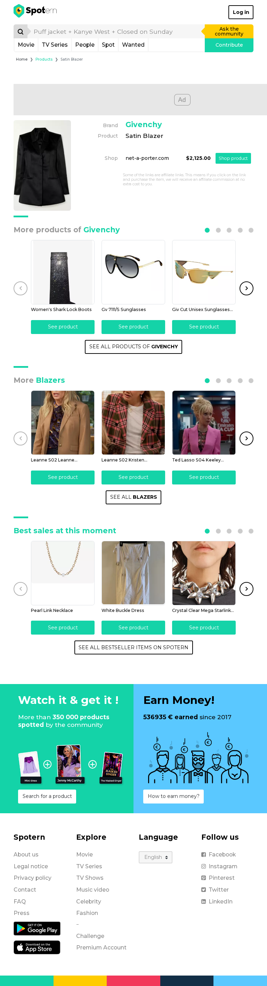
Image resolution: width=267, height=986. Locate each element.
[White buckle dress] (133, 573)
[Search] (20, 31)
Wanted (133, 44)
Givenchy (144, 124)
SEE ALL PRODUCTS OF (133, 346)
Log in (241, 12)
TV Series (55, 44)
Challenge (90, 936)
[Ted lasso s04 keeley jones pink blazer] (204, 422)
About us (26, 854)
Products (43, 59)
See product (63, 327)
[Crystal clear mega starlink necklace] (204, 573)
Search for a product (47, 796)
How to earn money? (174, 796)
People (85, 44)
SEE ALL (133, 497)
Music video (92, 889)
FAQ (20, 901)
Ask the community (229, 31)
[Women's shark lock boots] (63, 272)
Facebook (222, 854)
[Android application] (37, 928)
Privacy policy (32, 878)
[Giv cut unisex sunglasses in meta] (204, 272)
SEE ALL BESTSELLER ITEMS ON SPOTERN (133, 647)
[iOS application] (37, 947)
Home (21, 59)
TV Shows (90, 878)
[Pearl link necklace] (63, 573)
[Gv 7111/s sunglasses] (133, 272)
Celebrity (88, 901)
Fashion (87, 913)
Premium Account (101, 947)
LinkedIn (221, 901)
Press (22, 913)
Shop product (233, 158)
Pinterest (222, 878)
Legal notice (31, 866)
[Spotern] (36, 12)
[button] (207, 230)
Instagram (223, 866)
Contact (25, 889)
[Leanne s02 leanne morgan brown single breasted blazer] (63, 422)
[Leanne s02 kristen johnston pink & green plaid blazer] (133, 422)
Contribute (229, 45)
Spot (108, 44)
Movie (26, 44)
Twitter (219, 889)
